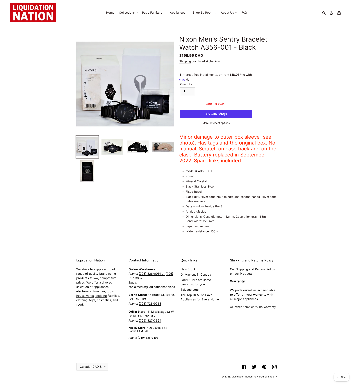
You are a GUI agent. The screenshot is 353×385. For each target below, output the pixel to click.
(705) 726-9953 (150, 303)
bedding (101, 295)
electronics (84, 291)
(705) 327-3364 (150, 320)
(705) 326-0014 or (152, 273)
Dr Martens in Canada (196, 274)
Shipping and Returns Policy (255, 269)
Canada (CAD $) (91, 366)
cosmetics (104, 300)
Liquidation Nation (242, 376)
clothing (82, 300)
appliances (101, 287)
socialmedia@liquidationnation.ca (152, 287)
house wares (85, 295)
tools (110, 291)
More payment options (216, 122)
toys (92, 300)
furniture (99, 291)
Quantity (186, 84)
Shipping (185, 61)
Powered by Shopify (265, 376)
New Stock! (189, 269)
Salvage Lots (190, 289)
